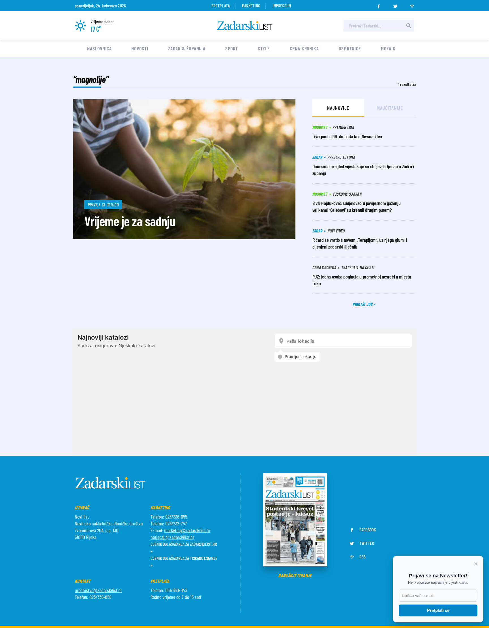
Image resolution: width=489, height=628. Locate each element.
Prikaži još (363, 304)
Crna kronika (304, 48)
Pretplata (220, 5)
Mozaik (388, 48)
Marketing (251, 5)
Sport (231, 48)
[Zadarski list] (245, 25)
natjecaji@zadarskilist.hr (172, 537)
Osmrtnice (350, 48)
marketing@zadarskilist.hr (187, 530)
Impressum (282, 5)
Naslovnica (99, 48)
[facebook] (378, 4)
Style (264, 48)
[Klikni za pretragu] (408, 25)
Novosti (139, 48)
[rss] (412, 4)
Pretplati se (438, 610)
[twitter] (395, 4)
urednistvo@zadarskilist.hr (98, 590)
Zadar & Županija (186, 48)
